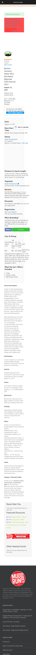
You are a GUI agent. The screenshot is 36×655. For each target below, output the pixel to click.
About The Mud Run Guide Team (13, 646)
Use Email (21, 229)
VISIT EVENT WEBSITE (15, 113)
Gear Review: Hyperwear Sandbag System (15, 630)
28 (5, 186)
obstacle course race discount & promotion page (14, 482)
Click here (8, 193)
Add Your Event (7, 650)
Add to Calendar (23, 127)
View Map (25, 143)
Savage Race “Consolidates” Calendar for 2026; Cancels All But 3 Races (17, 610)
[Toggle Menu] (2, 2)
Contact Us (6, 642)
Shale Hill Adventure (11, 139)
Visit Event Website (11, 212)
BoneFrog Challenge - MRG (20, 522)
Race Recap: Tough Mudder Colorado (14, 626)
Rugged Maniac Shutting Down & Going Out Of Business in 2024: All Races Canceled (17, 616)
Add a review (8, 65)
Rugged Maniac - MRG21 (19, 517)
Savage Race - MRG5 (18, 519)
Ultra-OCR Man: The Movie (11, 622)
